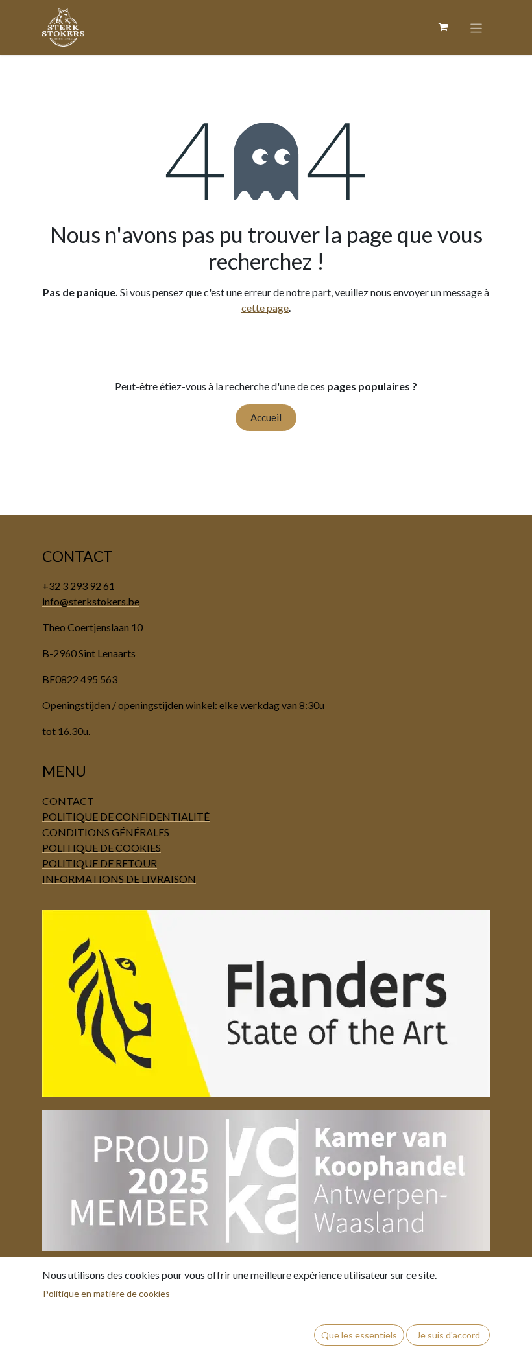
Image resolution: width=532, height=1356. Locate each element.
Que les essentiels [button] (359, 1334)
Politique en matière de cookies (106, 1293)
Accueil (266, 417)
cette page (265, 307)
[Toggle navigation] (476, 27)
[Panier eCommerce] (443, 27)
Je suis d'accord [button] (448, 1334)
